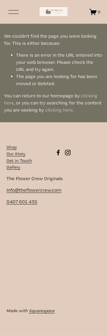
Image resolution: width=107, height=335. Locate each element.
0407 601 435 (22, 201)
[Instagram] (68, 152)
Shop (12, 147)
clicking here (59, 110)
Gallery (14, 167)
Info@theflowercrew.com (34, 190)
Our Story (16, 153)
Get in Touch (19, 160)
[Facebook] (58, 152)
